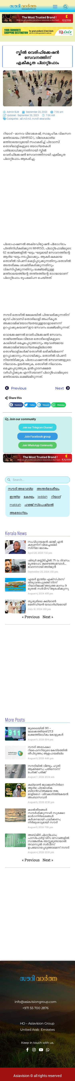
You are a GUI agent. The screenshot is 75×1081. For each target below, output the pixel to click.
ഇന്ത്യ (15, 497)
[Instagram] (34, 1050)
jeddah (42, 497)
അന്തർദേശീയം (48, 489)
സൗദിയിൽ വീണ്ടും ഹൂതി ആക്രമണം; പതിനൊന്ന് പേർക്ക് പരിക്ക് (44, 769)
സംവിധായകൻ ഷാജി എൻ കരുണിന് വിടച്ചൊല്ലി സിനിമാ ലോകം (45, 545)
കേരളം (29, 497)
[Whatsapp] (48, 1050)
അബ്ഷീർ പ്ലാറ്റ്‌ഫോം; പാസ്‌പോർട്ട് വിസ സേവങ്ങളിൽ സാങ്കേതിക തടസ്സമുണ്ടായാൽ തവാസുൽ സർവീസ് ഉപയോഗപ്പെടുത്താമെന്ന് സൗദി (48, 841)
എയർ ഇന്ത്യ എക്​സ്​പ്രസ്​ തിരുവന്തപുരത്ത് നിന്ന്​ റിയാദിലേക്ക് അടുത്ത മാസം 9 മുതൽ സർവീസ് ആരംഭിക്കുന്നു (49, 583)
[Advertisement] (37, 201)
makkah (15, 505)
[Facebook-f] (27, 1050)
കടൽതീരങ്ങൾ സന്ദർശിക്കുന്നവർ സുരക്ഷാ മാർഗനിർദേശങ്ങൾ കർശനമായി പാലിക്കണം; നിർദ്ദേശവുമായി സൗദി (46, 816)
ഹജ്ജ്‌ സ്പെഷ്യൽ (38, 505)
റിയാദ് (56, 497)
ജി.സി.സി (25, 118)
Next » (48, 616)
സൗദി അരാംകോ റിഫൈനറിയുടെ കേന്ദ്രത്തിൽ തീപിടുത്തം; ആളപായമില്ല (47, 750)
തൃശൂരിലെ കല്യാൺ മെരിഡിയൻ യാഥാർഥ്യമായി (47, 602)
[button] (55, 6)
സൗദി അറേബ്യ (41, 118)
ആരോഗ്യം (19, 513)
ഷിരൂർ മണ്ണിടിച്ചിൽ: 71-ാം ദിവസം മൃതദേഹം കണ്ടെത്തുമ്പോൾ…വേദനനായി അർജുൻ (48, 564)
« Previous (31, 616)
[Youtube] (41, 1050)
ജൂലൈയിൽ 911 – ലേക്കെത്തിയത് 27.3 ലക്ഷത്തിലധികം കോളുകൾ (45, 731)
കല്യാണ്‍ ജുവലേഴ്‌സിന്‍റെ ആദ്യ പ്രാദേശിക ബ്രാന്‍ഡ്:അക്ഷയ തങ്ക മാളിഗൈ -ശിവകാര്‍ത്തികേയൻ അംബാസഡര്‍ (48, 791)
